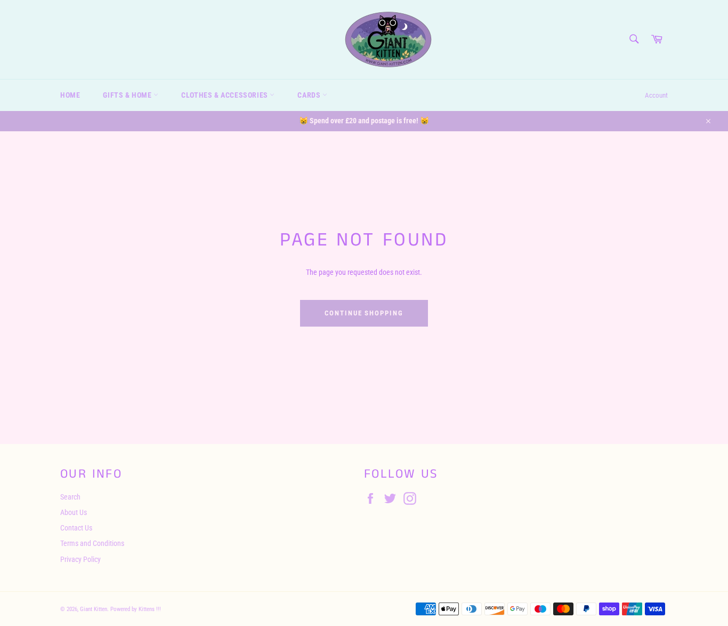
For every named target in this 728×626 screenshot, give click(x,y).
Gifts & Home (128, 95)
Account (656, 95)
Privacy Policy (80, 559)
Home (70, 95)
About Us (73, 512)
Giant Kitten (93, 609)
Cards (309, 95)
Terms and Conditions (92, 543)
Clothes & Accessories (225, 95)
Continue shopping (364, 313)
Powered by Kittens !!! (135, 609)
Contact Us (76, 528)
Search (70, 497)
